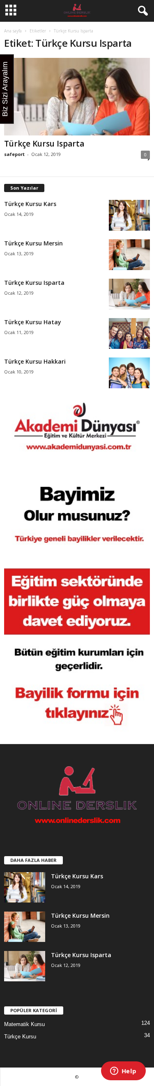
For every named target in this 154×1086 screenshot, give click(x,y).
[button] (141, 11)
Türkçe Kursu (20, 1036)
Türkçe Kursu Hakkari (35, 361)
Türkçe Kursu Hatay (32, 322)
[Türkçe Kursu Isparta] (77, 96)
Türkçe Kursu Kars (30, 204)
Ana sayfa (13, 31)
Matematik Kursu (24, 1024)
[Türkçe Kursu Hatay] (129, 333)
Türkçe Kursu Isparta (44, 143)
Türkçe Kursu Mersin (33, 243)
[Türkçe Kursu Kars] (129, 215)
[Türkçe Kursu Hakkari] (129, 372)
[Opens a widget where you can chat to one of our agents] (123, 1071)
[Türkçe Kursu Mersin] (129, 254)
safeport (14, 154)
